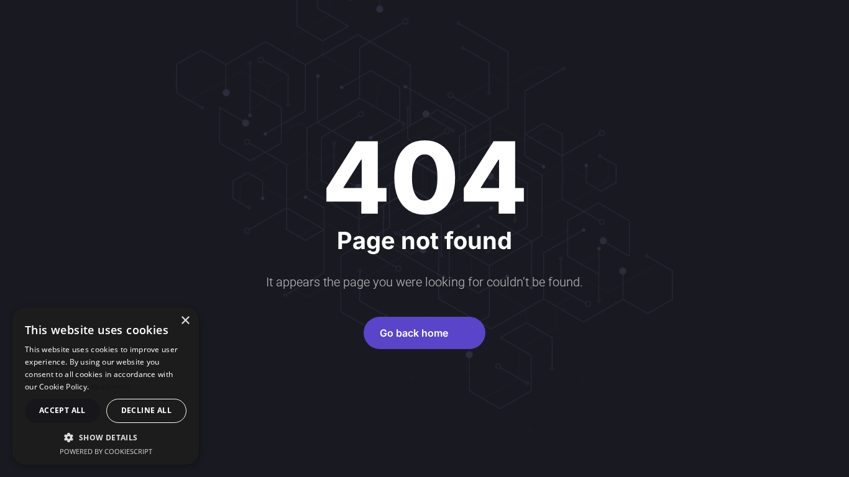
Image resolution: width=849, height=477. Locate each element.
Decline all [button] (146, 410)
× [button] (185, 320)
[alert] (105, 386)
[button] (105, 437)
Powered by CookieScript (106, 451)
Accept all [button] (62, 410)
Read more (111, 386)
